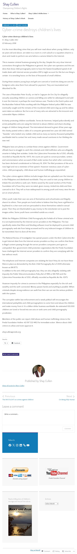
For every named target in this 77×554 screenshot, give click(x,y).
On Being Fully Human (67, 398)
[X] (13, 445)
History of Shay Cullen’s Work (14, 18)
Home (5, 13)
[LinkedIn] (20, 445)
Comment (68, 428)
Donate (31, 18)
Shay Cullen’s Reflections (37, 13)
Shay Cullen (11, 4)
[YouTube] (28, 445)
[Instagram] (17, 445)
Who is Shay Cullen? (17, 13)
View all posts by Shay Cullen (13, 386)
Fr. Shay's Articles (11, 354)
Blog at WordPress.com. (38, 550)
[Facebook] (10, 445)
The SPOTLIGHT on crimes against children (17, 398)
